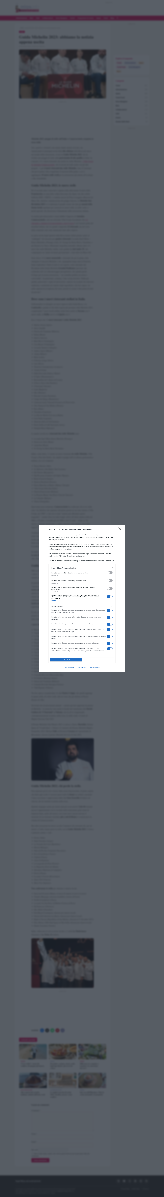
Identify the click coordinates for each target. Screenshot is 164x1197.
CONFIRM (66, 659)
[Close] (120, 530)
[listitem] (82, 568)
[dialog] (82, 598)
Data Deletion (69, 667)
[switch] (110, 572)
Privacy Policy (95, 667)
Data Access (82, 667)
